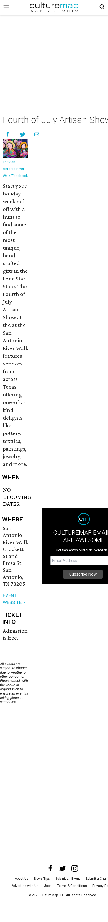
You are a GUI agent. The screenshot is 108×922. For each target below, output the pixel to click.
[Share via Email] (36, 134)
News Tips (42, 879)
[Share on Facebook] (7, 134)
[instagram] (74, 868)
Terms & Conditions (72, 886)
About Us (22, 879)
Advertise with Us (25, 886)
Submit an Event (67, 879)
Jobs (48, 886)
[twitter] (62, 868)
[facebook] (50, 868)
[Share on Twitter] (23, 134)
